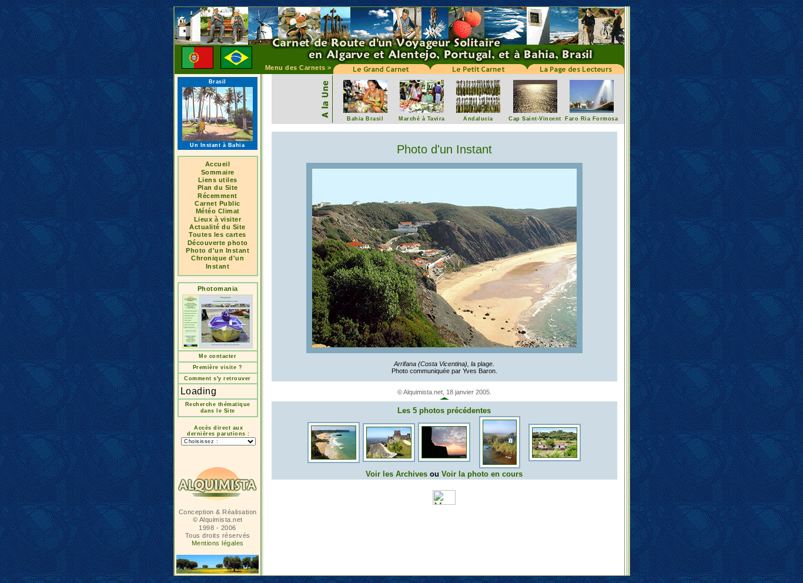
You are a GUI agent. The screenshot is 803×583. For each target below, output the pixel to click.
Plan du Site (218, 187)
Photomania (218, 288)
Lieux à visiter (218, 219)
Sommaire (218, 172)
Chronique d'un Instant (217, 261)
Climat (229, 211)
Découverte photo (218, 242)
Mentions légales (218, 543)
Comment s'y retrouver (217, 378)
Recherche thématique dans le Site (217, 407)
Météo (207, 211)
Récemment (217, 195)
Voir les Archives (396, 474)
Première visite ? (218, 367)
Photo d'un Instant (217, 250)
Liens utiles (217, 179)
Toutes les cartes (217, 234)
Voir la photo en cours (482, 474)
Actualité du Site (217, 226)
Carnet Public (217, 203)
